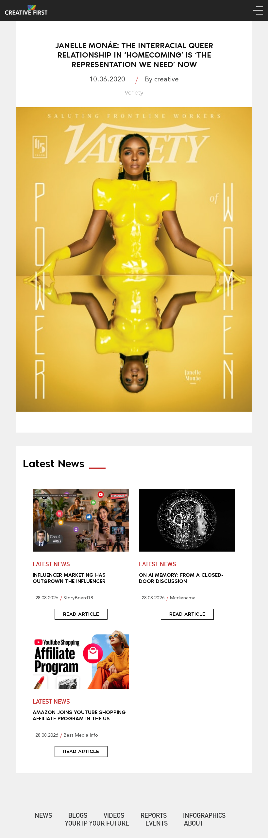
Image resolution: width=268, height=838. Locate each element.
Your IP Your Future (97, 824)
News (43, 816)
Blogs (77, 816)
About (193, 824)
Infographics (204, 816)
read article (81, 614)
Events (156, 824)
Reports (154, 816)
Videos (114, 816)
